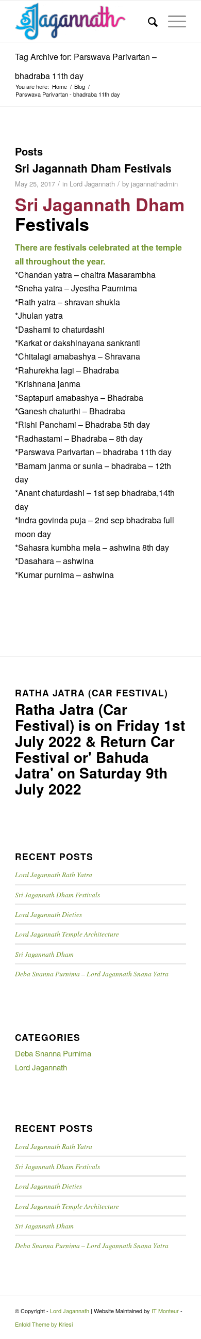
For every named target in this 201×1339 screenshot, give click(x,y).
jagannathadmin (154, 184)
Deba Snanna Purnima (53, 1053)
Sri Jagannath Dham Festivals (93, 168)
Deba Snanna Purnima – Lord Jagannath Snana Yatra (92, 973)
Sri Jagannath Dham (44, 954)
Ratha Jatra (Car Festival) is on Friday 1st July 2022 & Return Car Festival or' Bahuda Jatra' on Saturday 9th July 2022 (100, 748)
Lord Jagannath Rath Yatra (53, 874)
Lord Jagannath (92, 184)
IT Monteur (165, 1310)
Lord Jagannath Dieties (48, 914)
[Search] (148, 21)
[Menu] (172, 21)
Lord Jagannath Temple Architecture (67, 934)
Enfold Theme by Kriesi (44, 1324)
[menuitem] (148, 21)
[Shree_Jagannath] (83, 21)
